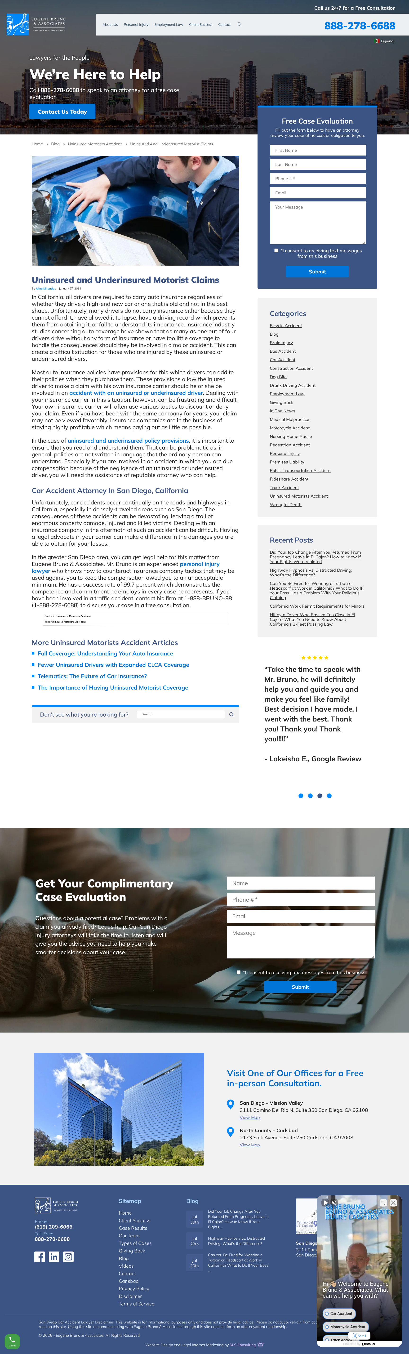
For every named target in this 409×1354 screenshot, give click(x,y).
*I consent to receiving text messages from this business (320, 253)
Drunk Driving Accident (293, 385)
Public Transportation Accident (300, 470)
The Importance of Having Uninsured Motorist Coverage (113, 687)
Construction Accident (291, 368)
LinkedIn (54, 1257)
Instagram (68, 1257)
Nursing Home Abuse (291, 436)
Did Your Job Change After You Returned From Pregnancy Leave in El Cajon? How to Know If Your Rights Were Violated (315, 556)
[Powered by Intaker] (369, 1344)
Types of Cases (135, 1243)
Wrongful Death (286, 504)
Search (239, 24)
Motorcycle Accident (290, 428)
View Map (250, 1117)
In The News (282, 411)
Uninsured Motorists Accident (95, 143)
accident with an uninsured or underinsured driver (136, 392)
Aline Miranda (45, 288)
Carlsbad (129, 1281)
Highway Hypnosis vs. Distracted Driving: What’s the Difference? (311, 572)
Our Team (129, 1235)
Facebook (39, 1257)
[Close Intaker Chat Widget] (393, 1203)
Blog (55, 143)
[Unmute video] (325, 1203)
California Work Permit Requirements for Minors (317, 606)
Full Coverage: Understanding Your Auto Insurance (105, 653)
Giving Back (281, 402)
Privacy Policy (134, 1289)
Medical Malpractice (289, 419)
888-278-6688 (360, 25)
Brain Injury (281, 342)
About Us (110, 24)
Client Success (200, 24)
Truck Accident (284, 487)
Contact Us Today (62, 111)
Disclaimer (130, 1296)
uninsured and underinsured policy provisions (128, 440)
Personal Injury (136, 24)
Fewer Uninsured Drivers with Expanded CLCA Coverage (113, 664)
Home (37, 143)
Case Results (133, 1228)
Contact (224, 24)
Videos (126, 1266)
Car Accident (282, 359)
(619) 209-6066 (53, 1227)
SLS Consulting (243, 1344)
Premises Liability (287, 462)
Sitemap (130, 1200)
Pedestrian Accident (290, 445)
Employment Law (169, 24)
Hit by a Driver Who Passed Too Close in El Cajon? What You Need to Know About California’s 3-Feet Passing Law (312, 619)
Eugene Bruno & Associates (36, 24)
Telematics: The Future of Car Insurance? (92, 676)
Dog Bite (278, 376)
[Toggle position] (383, 1203)
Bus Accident (283, 351)
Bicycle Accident (286, 325)
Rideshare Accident (289, 479)
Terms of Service (136, 1304)
